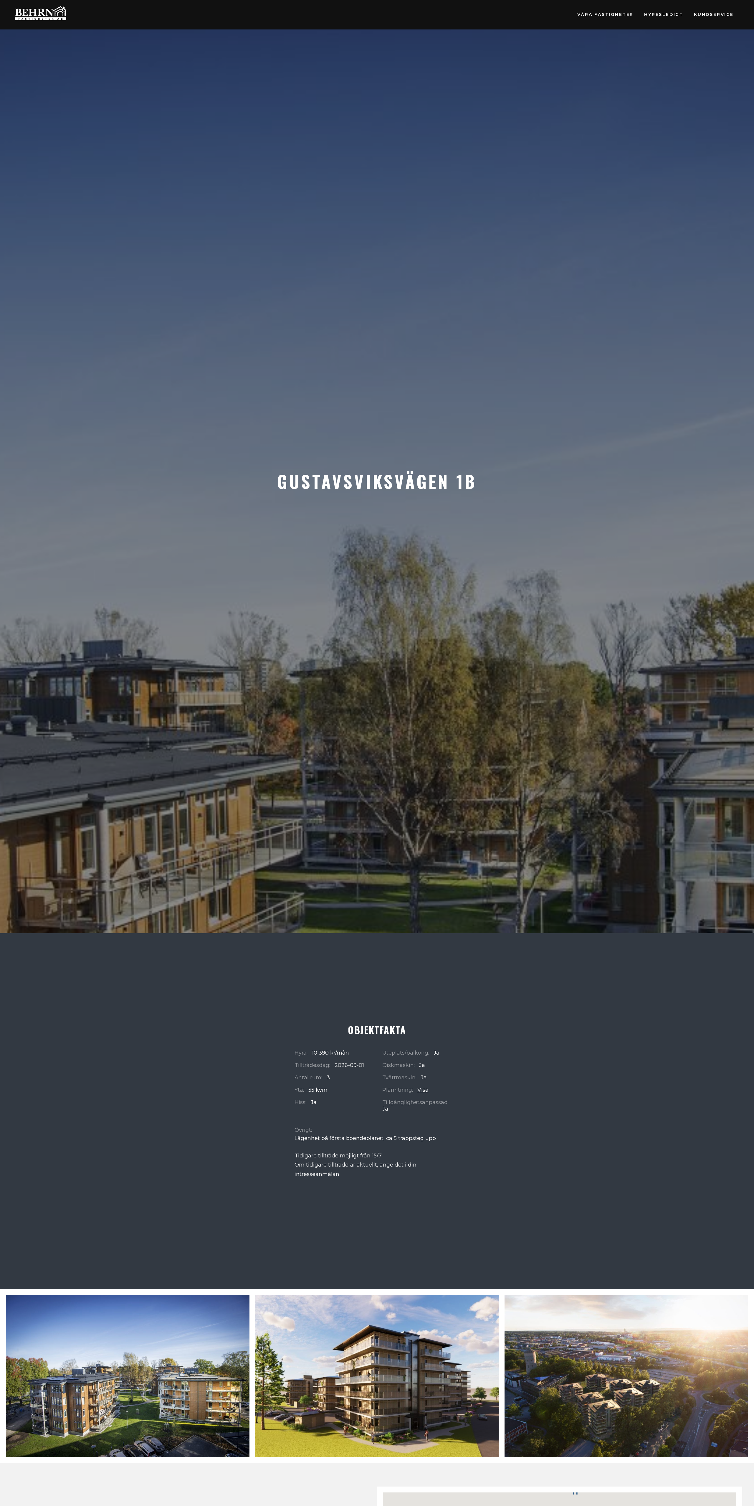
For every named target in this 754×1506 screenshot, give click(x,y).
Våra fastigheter (605, 14)
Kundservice (714, 14)
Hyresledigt (663, 14)
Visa (423, 1090)
